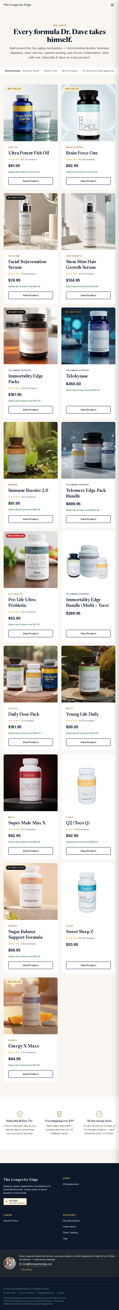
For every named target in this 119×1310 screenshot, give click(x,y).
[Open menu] (112, 5)
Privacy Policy (9, 1293)
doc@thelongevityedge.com (37, 1264)
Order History (69, 1226)
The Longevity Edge (17, 4)
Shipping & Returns (46, 1293)
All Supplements (71, 1184)
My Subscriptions (71, 1220)
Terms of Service (26, 1293)
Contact (60, 1293)
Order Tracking (70, 1232)
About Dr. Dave (10, 1220)
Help (65, 1238)
